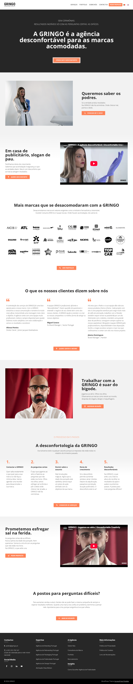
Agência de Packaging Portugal (47, 655)
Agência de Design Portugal (45, 663)
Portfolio (71, 655)
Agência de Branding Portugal (46, 646)
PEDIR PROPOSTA (115, 5)
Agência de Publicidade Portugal (47, 659)
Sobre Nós (71, 646)
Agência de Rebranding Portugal (47, 650)
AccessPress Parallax (121, 681)
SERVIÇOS (74, 5)
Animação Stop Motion (44, 668)
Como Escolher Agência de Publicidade (82, 670)
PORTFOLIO (83, 5)
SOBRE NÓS (93, 5)
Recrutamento (73, 659)
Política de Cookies (106, 650)
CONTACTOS (103, 5)
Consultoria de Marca (75, 650)
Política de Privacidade (108, 646)
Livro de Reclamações (107, 655)
